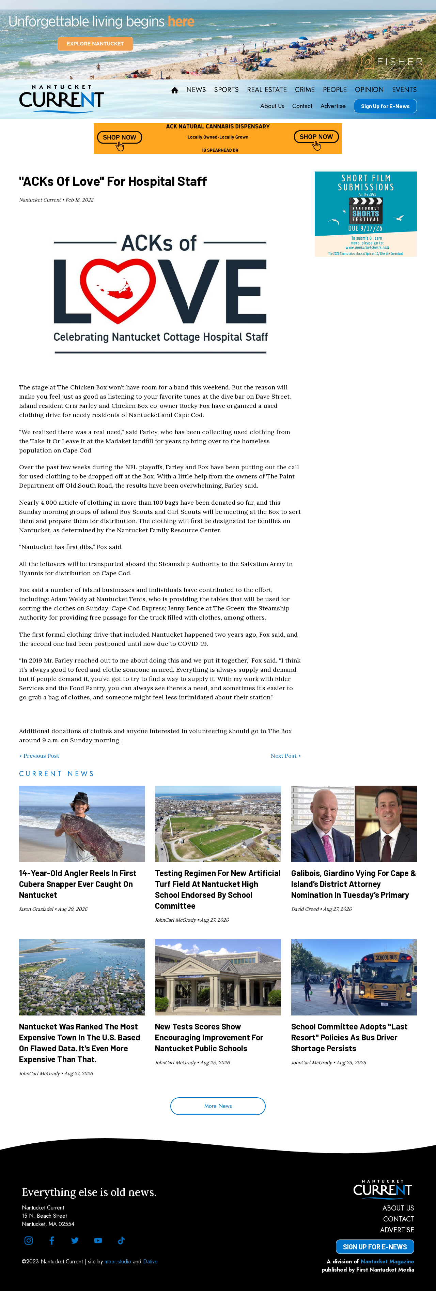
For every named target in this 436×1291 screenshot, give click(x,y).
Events (404, 90)
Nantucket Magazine (387, 1261)
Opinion (369, 90)
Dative (150, 1261)
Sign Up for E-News (385, 106)
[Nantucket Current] (375, 1190)
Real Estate (267, 90)
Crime (305, 90)
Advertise (333, 106)
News (196, 90)
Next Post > (286, 755)
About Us (272, 106)
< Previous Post (39, 755)
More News (218, 1106)
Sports (226, 90)
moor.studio (119, 1261)
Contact (302, 106)
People (335, 90)
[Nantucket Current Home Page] (61, 99)
